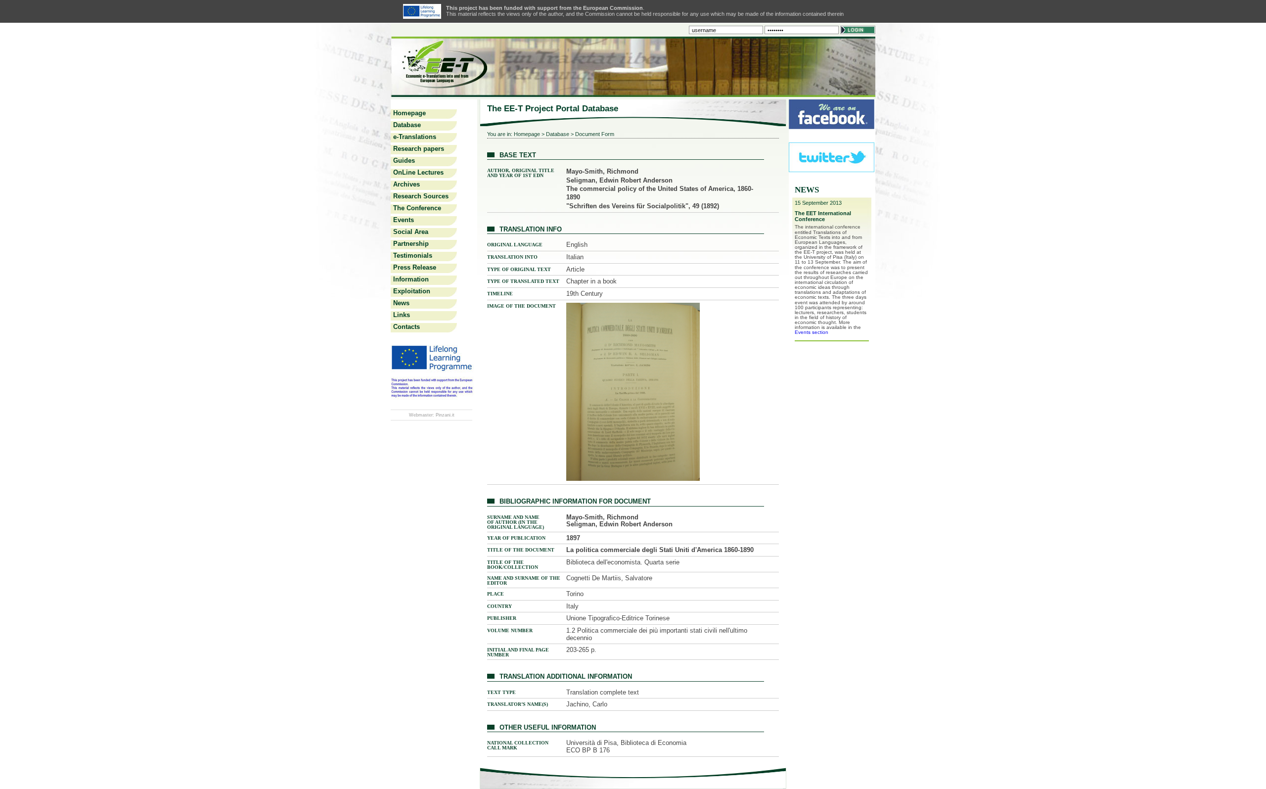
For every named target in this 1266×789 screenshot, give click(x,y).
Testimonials (412, 255)
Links (401, 315)
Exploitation (411, 291)
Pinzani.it (445, 415)
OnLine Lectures (418, 172)
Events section (811, 332)
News (401, 303)
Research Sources (421, 196)
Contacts (406, 326)
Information (411, 279)
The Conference (417, 208)
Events (403, 220)
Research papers (418, 148)
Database (407, 125)
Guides (404, 160)
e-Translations (414, 136)
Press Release (414, 267)
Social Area (410, 231)
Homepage (409, 113)
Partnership (411, 243)
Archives (406, 184)
